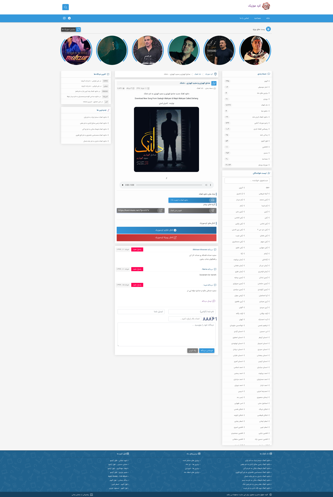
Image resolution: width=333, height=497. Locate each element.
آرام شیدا (265, 206)
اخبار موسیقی (263, 87)
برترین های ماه (262, 93)
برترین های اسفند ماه (191, 472)
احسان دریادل (238, 349)
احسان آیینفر (263, 337)
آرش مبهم (264, 241)
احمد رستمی (238, 373)
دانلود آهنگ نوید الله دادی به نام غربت (257, 488)
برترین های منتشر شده (191, 460)
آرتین (266, 211)
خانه (268, 18)
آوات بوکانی (264, 313)
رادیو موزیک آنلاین (261, 123)
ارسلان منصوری (262, 397)
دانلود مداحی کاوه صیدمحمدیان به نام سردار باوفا (83, 96)
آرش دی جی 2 (262, 229)
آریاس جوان (239, 295)
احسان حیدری (263, 349)
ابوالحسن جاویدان (236, 325)
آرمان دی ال (263, 265)
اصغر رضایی (238, 421)
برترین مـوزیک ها (68, 29)
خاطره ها (264, 111)
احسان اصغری (238, 337)
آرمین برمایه (238, 277)
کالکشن (265, 147)
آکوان (241, 307)
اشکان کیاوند (238, 415)
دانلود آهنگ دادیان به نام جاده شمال (95, 141)
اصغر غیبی (264, 427)
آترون (241, 188)
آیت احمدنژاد (263, 319)
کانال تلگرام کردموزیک (164, 230)
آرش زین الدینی (237, 229)
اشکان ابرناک (263, 409)
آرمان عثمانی (238, 265)
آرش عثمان (264, 235)
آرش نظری (239, 247)
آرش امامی (264, 223)
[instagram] (64, 18)
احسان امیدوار (263, 343)
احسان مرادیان (262, 367)
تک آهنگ (264, 105)
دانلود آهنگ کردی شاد (260, 117)
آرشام (266, 253)
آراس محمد (264, 200)
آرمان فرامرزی (263, 271)
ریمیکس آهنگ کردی (261, 129)
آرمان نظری (239, 271)
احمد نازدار (264, 385)
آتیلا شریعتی (263, 194)
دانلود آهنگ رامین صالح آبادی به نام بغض (93, 123)
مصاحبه (257, 18)
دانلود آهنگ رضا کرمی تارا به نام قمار (86, 91)
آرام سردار (239, 200)
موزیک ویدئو (263, 165)
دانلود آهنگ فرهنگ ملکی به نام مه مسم (256, 480)
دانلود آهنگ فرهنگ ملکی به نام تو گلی (94, 129)
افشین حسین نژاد (261, 439)
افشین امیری (238, 427)
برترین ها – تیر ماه (192, 464)
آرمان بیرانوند (238, 259)
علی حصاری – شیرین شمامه (92, 102)
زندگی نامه (264, 135)
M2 (268, 188)
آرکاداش (265, 259)
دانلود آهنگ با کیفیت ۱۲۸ (179, 200)
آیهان (241, 319)
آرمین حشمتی (263, 283)
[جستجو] (65, 7)
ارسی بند (240, 397)
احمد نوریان (239, 385)
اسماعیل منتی (263, 403)
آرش (266, 217)
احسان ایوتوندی (237, 343)
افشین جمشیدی (237, 433)
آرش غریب (239, 235)
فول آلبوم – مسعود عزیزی (118, 488)
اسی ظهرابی (238, 403)
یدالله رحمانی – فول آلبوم (118, 480)
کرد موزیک (209, 74)
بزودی (265, 99)
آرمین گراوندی (263, 289)
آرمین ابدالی (263, 277)
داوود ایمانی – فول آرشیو (118, 460)
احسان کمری (238, 361)
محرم (266, 153)
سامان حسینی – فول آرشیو (117, 464)
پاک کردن (192, 350)
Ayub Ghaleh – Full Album (117, 476)
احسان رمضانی (262, 355)
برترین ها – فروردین (192, 468)
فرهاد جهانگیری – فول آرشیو (117, 468)
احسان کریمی (263, 361)
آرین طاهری (239, 301)
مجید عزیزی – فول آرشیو (118, 472)
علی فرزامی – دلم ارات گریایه (90, 81)
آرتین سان (239, 211)
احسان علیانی (238, 355)
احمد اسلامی (238, 367)
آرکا (242, 253)
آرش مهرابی (263, 247)
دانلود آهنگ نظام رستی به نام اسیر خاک (256, 484)
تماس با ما (244, 18)
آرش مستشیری (237, 241)
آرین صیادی (263, 301)
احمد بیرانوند (263, 373)
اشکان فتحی (238, 409)
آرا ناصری (240, 194)
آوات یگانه (239, 313)
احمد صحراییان (262, 379)
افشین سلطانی (237, 439)
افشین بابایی (263, 433)
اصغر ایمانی (263, 421)
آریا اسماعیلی (263, 295)
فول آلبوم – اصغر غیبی (119, 484)
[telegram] (69, 18)
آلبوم (266, 81)
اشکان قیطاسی (262, 415)
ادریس (240, 391)
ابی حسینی (264, 331)
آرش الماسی (239, 217)
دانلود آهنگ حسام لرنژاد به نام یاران (95, 117)
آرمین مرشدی (238, 289)
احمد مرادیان (238, 379)
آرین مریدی (264, 307)
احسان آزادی (238, 331)
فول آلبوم (264, 141)
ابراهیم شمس (263, 325)
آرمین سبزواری (238, 283)
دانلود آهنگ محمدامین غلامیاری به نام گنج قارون (91, 135)
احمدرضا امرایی (262, 391)
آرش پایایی (239, 223)
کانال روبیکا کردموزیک (164, 237)
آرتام (241, 206)
